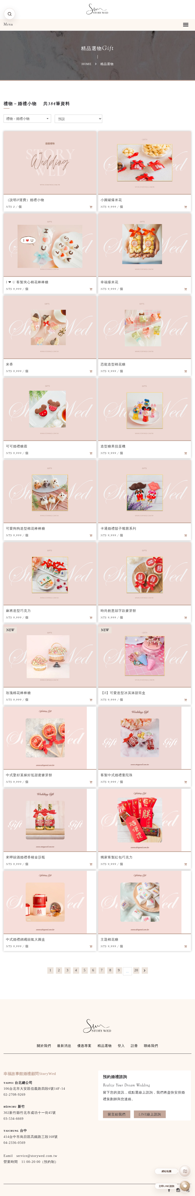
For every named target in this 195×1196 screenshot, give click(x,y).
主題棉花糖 (109, 939)
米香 (9, 364)
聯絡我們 (151, 1046)
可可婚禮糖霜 (16, 446)
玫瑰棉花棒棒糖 (18, 693)
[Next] (145, 970)
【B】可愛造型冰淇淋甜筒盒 (123, 693)
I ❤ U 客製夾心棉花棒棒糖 (27, 282)
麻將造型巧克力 (18, 611)
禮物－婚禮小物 (17, 119)
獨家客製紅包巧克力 (117, 857)
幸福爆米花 (109, 282)
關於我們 (44, 1046)
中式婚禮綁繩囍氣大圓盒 (25, 939)
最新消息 (64, 1046)
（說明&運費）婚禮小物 (25, 200)
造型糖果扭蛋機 (113, 446)
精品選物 (105, 1046)
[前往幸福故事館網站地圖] (185, 1171)
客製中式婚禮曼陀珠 (117, 775)
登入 (121, 1046)
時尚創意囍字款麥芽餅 (118, 611)
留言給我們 (117, 1114)
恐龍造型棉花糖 (113, 364)
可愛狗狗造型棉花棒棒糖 (25, 528)
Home (87, 64)
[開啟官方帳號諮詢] (185, 1186)
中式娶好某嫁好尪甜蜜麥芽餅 (29, 775)
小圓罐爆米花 (111, 200)
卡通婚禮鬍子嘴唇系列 (118, 528)
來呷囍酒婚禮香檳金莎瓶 (25, 857)
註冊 (134, 1046)
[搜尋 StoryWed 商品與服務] (9, 14)
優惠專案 (84, 1046)
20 (136, 970)
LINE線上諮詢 (150, 1114)
